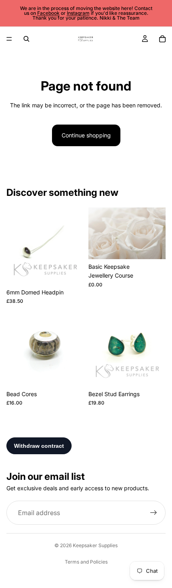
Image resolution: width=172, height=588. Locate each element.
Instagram (78, 13)
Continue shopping (86, 135)
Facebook (48, 13)
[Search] (26, 39)
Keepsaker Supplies (95, 545)
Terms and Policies (86, 562)
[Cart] (162, 39)
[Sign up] (153, 512)
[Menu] (9, 39)
